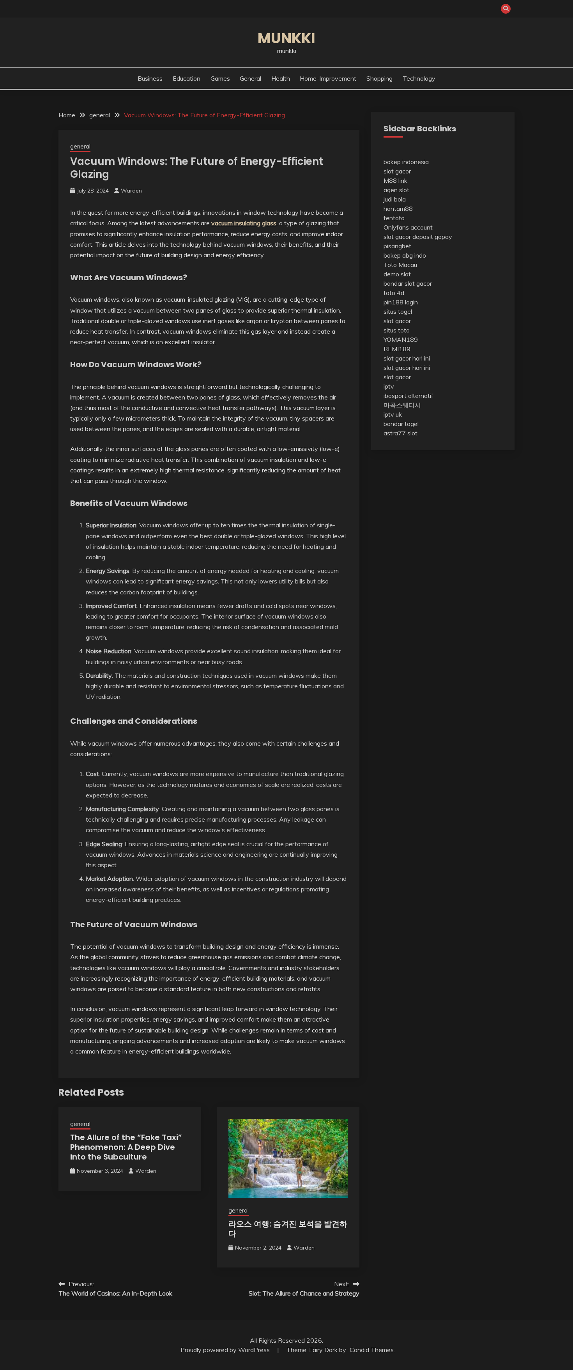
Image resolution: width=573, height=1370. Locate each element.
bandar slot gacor (408, 283)
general (250, 78)
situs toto (397, 330)
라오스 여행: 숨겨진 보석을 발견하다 (287, 1228)
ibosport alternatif (408, 396)
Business (150, 78)
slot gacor (397, 171)
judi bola (395, 199)
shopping (379, 78)
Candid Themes (372, 1350)
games (220, 78)
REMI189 (397, 349)
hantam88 (398, 208)
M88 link (395, 180)
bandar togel (401, 424)
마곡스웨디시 (402, 405)
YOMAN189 (401, 339)
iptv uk (393, 414)
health (280, 78)
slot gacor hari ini (407, 358)
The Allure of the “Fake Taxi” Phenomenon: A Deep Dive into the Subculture (126, 1147)
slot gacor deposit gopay (418, 236)
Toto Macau (400, 265)
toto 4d (394, 293)
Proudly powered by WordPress (225, 1350)
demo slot (397, 274)
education (186, 78)
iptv (389, 386)
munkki (286, 38)
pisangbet (397, 246)
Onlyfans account (408, 227)
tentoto (394, 218)
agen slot (396, 190)
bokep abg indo (405, 255)
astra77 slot (400, 433)
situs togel (398, 311)
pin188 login (401, 302)
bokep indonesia (406, 162)
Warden (131, 190)
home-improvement (328, 78)
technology (419, 78)
